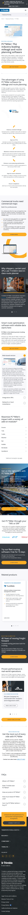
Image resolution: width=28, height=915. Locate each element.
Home (2, 18)
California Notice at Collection (9, 908)
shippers (3, 297)
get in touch (14, 66)
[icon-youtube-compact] (13, 856)
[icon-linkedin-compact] (3, 856)
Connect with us (14, 823)
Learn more (14, 234)
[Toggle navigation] (26, 14)
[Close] (26, 3)
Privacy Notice (5, 905)
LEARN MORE (14, 562)
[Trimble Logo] (4, 10)
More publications (14, 719)
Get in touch (14, 348)
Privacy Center (5, 902)
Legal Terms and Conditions (9, 896)
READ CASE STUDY (11, 705)
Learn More (14, 509)
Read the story (13, 6)
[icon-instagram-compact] (6, 856)
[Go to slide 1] (11, 625)
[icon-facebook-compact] (9, 856)
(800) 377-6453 (21, 759)
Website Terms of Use (7, 899)
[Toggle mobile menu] (25, 10)
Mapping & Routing (9, 18)
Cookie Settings (5, 911)
